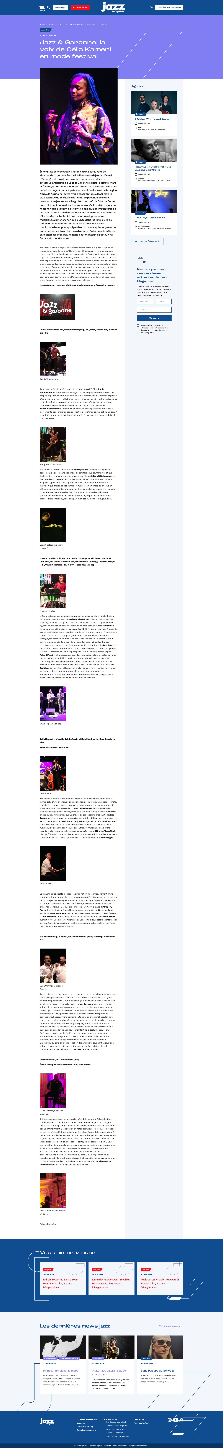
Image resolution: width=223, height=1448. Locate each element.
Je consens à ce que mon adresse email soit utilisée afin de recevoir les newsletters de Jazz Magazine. (154, 329)
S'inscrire (154, 318)
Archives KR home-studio (117, 1436)
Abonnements (80, 7)
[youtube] (175, 1421)
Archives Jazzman (114, 1433)
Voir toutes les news (169, 1326)
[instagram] (170, 1421)
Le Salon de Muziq (85, 1427)
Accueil (42, 24)
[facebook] (181, 1421)
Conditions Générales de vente (115, 1446)
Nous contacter (141, 1423)
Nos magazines (110, 1419)
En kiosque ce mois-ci (116, 1422)
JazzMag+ (60, 7)
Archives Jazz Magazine (117, 1426)
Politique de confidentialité (138, 1446)
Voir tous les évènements (147, 241)
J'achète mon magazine (169, 7)
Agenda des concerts (86, 1430)
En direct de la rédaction (88, 1419)
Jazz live (59, 24)
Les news (50, 24)
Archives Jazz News (115, 1429)
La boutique (139, 1419)
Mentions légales (95, 1446)
